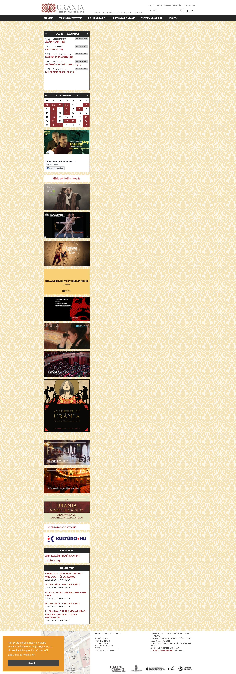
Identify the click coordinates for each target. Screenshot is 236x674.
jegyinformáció (102, 641)
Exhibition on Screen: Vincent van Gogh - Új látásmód (64, 575)
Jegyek (173, 18)
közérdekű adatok (104, 645)
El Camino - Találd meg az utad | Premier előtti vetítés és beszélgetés (66, 614)
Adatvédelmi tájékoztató (107, 650)
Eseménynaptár (152, 18)
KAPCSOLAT (189, 5)
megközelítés (101, 638)
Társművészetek (70, 18)
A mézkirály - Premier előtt (62, 584)
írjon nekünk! (101, 643)
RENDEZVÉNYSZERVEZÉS (169, 5)
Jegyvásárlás (81, 38)
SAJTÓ (151, 5)
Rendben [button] (33, 663)
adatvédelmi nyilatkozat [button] (21, 654)
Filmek (48, 18)
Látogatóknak (124, 18)
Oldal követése (56, 168)
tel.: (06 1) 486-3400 (133, 12)
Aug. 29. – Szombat (66, 34)
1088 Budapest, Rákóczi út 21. (108, 12)
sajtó (97, 648)
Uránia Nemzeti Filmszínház (61, 161)
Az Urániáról (97, 18)
